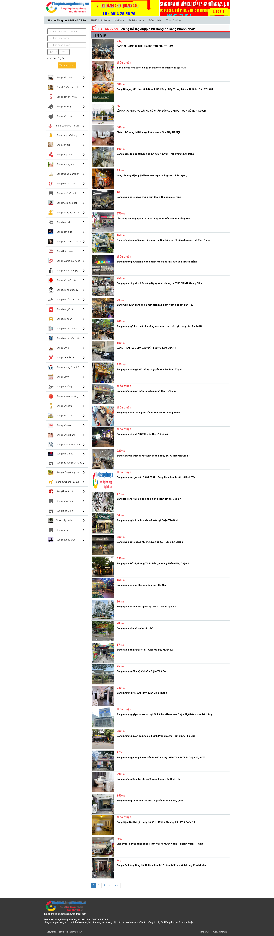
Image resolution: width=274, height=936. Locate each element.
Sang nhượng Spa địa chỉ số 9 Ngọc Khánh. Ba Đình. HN (148, 779)
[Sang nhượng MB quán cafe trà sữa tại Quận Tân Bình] (102, 523)
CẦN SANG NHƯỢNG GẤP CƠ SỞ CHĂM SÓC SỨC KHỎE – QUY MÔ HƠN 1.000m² (162, 110)
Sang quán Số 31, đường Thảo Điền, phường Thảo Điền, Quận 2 (153, 563)
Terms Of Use (204, 932)
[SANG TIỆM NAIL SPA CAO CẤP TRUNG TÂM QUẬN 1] (102, 350)
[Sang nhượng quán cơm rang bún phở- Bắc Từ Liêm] (102, 393)
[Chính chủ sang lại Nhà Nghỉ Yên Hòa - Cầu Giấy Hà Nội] (102, 135)
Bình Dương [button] (135, 20)
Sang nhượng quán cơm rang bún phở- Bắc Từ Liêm (146, 391)
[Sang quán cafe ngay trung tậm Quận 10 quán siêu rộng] (102, 199)
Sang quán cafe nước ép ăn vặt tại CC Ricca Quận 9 (146, 606)
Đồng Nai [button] (154, 20)
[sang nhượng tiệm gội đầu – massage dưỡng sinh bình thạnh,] (102, 178)
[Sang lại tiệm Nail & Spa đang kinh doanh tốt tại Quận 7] (102, 501)
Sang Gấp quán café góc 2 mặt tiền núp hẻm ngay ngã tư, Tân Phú (155, 304)
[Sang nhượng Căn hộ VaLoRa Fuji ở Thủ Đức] (102, 674)
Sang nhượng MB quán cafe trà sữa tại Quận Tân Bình (147, 520)
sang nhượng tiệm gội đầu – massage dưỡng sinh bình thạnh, (152, 175)
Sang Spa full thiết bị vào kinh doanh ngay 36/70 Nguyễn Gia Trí (153, 455)
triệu (54, 58)
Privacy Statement (219, 932)
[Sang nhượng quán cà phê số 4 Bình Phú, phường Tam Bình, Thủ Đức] (102, 738)
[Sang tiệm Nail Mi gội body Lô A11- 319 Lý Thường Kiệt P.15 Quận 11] (102, 825)
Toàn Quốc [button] (172, 20)
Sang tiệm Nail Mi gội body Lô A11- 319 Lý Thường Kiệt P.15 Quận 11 (156, 822)
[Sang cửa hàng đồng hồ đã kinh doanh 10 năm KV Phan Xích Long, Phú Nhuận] (102, 868)
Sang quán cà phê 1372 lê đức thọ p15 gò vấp (143, 434)
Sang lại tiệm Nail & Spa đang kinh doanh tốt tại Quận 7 (149, 498)
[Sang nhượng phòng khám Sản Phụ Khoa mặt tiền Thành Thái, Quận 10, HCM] (102, 760)
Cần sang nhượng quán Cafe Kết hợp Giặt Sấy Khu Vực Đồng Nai (153, 218)
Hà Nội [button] (118, 20)
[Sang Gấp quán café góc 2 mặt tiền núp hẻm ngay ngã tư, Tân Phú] (102, 307)
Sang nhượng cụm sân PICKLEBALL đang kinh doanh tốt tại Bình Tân (156, 477)
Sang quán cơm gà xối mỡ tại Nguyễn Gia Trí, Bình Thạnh (149, 369)
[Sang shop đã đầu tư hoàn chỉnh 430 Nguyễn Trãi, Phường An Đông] (102, 156)
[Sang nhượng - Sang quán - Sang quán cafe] (67, 7)
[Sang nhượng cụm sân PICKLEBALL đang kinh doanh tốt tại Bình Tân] (102, 480)
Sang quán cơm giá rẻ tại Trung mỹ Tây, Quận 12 (145, 649)
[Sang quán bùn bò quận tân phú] (102, 631)
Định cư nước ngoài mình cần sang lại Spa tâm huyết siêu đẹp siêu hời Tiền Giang (163, 240)
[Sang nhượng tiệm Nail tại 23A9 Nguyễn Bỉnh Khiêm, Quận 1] (102, 803)
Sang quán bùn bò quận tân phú (135, 628)
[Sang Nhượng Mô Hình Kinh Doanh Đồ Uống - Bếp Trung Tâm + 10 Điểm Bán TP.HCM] (102, 92)
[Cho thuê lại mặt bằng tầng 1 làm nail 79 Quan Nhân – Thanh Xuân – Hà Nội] (102, 846)
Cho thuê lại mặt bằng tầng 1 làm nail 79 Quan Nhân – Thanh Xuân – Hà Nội (160, 843)
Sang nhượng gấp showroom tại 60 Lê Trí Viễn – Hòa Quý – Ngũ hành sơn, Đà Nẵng (164, 714)
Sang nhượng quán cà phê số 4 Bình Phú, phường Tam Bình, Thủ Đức (156, 736)
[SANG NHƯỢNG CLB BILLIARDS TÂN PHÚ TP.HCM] (102, 49)
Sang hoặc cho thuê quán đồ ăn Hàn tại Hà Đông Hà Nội (149, 412)
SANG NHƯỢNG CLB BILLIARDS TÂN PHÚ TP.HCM (145, 46)
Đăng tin (190, 20)
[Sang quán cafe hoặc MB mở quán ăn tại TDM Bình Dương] (102, 544)
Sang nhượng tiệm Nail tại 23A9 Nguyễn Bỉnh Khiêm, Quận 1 (151, 800)
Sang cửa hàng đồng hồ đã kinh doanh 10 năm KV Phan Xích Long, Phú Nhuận (161, 865)
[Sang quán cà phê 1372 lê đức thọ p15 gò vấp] (102, 437)
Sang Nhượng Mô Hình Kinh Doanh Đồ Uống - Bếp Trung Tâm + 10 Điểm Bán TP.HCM (165, 89)
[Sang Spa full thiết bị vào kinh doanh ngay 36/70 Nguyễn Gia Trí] (102, 458)
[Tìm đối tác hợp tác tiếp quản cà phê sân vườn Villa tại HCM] (102, 70)
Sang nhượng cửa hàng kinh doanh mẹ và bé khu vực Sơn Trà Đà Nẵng (157, 261)
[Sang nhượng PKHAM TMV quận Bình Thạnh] (102, 695)
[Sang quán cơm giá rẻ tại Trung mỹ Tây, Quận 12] (102, 652)
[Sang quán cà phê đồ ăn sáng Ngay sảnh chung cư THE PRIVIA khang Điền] (102, 286)
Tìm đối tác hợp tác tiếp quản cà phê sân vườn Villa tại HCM (151, 67)
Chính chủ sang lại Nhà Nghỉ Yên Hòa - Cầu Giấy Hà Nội (148, 132)
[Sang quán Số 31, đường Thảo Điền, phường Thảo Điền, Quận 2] (102, 566)
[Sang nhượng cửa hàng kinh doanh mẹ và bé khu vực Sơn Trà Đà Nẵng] (102, 264)
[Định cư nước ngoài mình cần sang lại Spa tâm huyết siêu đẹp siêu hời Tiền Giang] (102, 243)
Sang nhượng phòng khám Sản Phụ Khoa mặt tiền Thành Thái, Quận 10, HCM (161, 757)
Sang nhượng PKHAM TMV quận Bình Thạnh (142, 692)
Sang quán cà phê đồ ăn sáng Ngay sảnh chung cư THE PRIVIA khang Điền (159, 283)
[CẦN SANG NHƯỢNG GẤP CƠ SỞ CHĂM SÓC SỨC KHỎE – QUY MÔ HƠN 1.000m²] (102, 113)
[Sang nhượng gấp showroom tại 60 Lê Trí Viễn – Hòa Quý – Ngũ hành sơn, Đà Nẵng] (102, 717)
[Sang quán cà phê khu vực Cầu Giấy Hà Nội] (102, 587)
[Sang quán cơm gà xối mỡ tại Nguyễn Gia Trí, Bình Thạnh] (102, 372)
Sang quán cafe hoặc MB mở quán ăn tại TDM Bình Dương (150, 542)
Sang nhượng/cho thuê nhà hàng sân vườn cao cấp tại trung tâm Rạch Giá (159, 326)
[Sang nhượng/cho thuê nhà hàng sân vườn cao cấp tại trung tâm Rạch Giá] (102, 329)
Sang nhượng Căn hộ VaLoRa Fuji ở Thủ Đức (142, 671)
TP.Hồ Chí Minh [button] (99, 20)
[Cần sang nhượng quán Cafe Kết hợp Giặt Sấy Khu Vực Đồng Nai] (102, 221)
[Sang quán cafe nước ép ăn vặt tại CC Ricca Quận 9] (102, 609)
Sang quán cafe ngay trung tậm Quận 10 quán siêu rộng (149, 197)
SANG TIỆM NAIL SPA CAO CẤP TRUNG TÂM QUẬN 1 (146, 348)
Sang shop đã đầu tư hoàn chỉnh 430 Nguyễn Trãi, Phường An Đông (155, 153)
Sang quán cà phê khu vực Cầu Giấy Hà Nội (141, 585)
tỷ (63, 58)
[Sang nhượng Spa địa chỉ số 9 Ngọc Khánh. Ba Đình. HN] (102, 782)
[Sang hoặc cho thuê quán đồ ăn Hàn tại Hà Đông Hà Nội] (102, 415)
